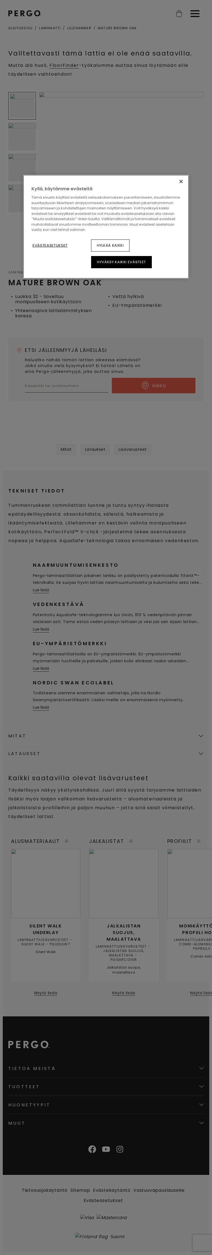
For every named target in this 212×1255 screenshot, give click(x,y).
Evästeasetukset (50, 245)
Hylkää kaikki (110, 245)
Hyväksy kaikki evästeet (121, 262)
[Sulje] (181, 181)
